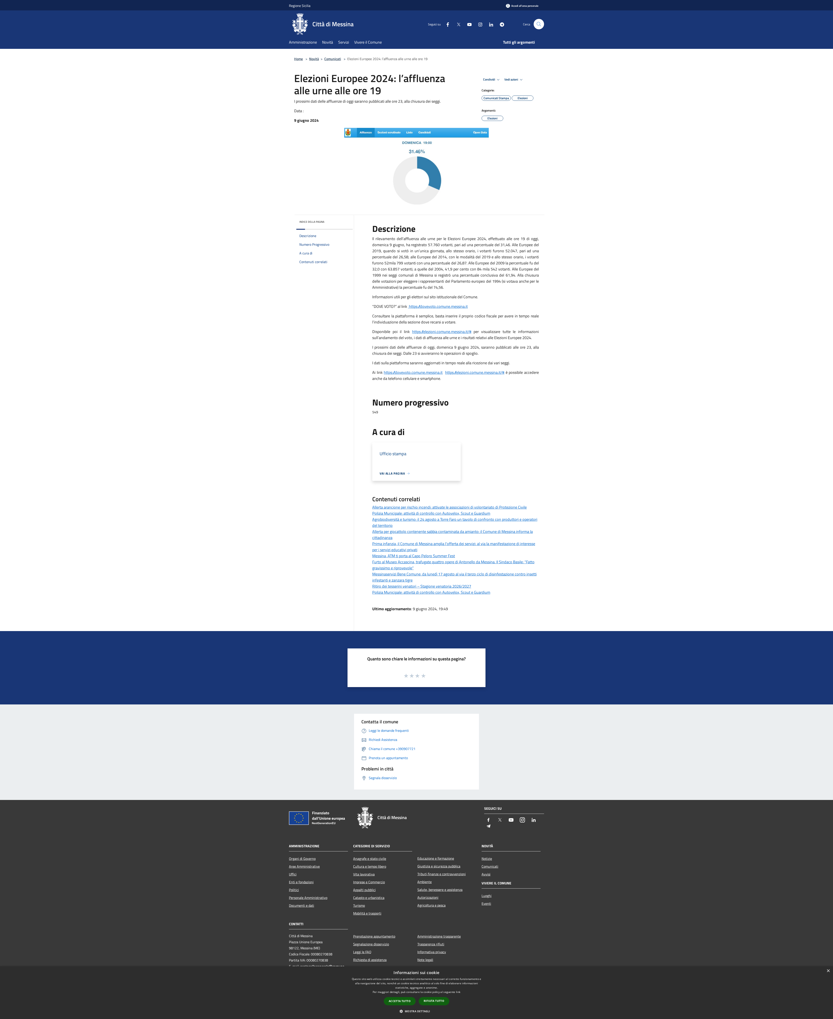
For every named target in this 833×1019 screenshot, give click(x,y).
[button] (416, 1011)
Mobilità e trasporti (367, 913)
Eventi (486, 903)
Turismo (359, 905)
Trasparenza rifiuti (430, 944)
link (458, 992)
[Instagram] (478, 24)
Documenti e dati (301, 905)
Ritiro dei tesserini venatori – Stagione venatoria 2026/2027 (421, 586)
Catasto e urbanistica (368, 897)
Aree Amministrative (304, 866)
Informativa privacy (431, 952)
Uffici (293, 874)
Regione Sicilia (299, 5)
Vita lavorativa (364, 874)
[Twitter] (457, 24)
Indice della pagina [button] (311, 222)
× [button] (828, 971)
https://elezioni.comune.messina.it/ (440, 332)
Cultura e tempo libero (369, 866)
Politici (294, 889)
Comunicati (332, 58)
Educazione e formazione (435, 858)
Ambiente (424, 881)
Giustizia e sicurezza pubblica (438, 866)
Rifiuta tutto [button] (434, 1001)
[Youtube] (467, 24)
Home (298, 58)
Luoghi (487, 895)
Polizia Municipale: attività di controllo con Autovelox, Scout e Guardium (431, 513)
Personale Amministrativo (308, 897)
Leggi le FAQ (362, 952)
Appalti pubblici (364, 889)
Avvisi (486, 874)
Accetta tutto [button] (400, 1001)
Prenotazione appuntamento (374, 936)
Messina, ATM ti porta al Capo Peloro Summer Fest (413, 556)
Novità (314, 58)
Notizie (487, 858)
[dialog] (416, 992)
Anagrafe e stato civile (369, 858)
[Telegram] (500, 24)
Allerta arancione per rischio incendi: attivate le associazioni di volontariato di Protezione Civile (449, 507)
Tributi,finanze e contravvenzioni (441, 874)
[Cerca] (539, 24)
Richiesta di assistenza (370, 959)
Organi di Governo (302, 858)
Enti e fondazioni (301, 882)
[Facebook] (446, 24)
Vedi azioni (511, 79)
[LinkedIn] (489, 24)
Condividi (489, 79)
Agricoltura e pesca (431, 905)
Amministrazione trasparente (439, 936)
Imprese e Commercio (369, 882)
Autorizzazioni (427, 897)
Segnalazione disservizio (371, 944)
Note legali (425, 959)
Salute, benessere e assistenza (439, 889)
